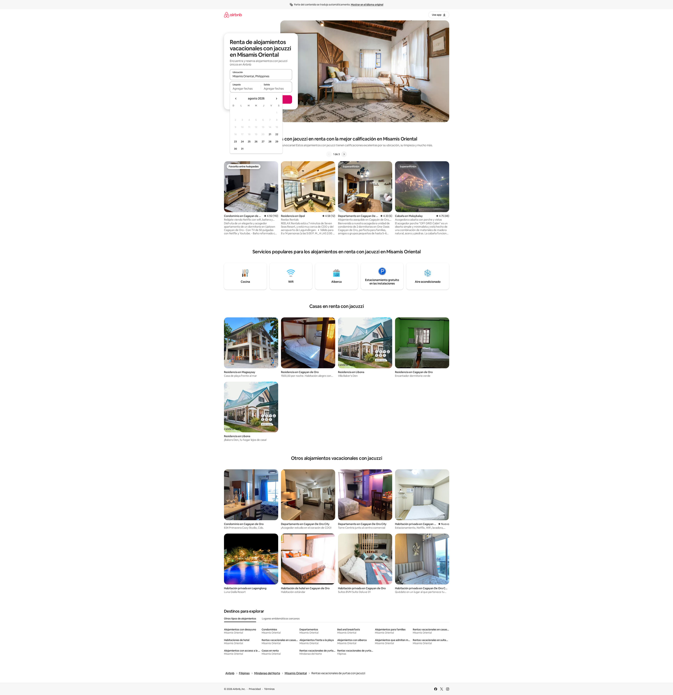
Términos (269, 689)
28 (269, 141)
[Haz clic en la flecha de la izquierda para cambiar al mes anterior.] (236, 99)
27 (263, 141)
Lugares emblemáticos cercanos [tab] (281, 618)
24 (242, 141)
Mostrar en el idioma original (367, 4)
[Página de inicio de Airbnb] (233, 14)
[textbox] (245, 88)
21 (270, 134)
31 (242, 148)
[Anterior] (329, 154)
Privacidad (255, 689)
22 (276, 134)
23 (235, 141)
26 (256, 141)
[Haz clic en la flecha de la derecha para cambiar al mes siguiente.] (276, 99)
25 (249, 141)
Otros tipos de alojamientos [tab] (240, 618)
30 (235, 148)
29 (276, 141)
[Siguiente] (344, 154)
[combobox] (261, 76)
